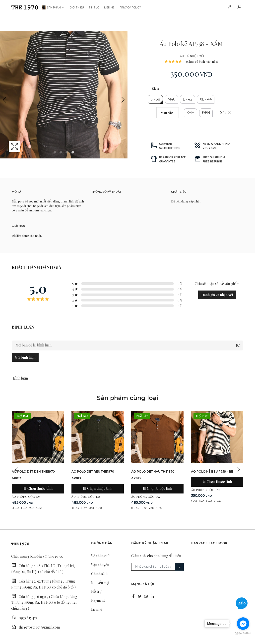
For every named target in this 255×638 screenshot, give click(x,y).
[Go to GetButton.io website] (243, 633)
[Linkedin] (152, 596)
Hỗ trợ (96, 591)
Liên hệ (109, 7)
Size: (155, 88)
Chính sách (99, 573)
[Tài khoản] (229, 7)
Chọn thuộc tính (40, 488)
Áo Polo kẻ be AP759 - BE (212, 471)
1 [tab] (55, 152)
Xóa (223, 112)
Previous (5, 100)
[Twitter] (139, 596)
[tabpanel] (64, 94)
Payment (98, 600)
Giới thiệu (77, 7)
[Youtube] (146, 596)
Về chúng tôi (100, 555)
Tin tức (94, 7)
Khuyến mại (100, 582)
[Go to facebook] (243, 623)
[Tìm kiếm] (239, 7)
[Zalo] (242, 602)
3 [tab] (66, 152)
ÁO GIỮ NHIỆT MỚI (192, 56)
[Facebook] (133, 596)
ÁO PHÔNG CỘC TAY (26, 496)
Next (123, 100)
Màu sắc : (168, 112)
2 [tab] (61, 152)
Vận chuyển (100, 564)
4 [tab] (72, 152)
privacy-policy (130, 7)
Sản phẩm (54, 7)
